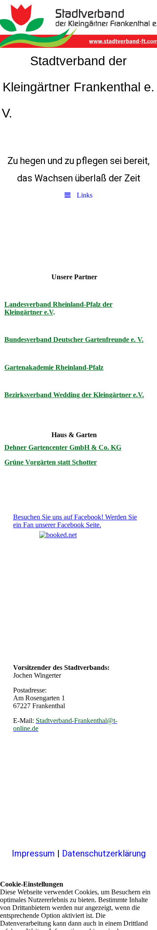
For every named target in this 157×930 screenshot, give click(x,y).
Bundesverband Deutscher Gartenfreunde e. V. (73, 339)
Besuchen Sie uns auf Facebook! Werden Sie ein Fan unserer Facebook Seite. (75, 521)
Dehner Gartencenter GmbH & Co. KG (62, 447)
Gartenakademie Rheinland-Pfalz (53, 367)
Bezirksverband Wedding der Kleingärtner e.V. (74, 394)
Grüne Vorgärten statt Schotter (50, 462)
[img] (78, 24)
